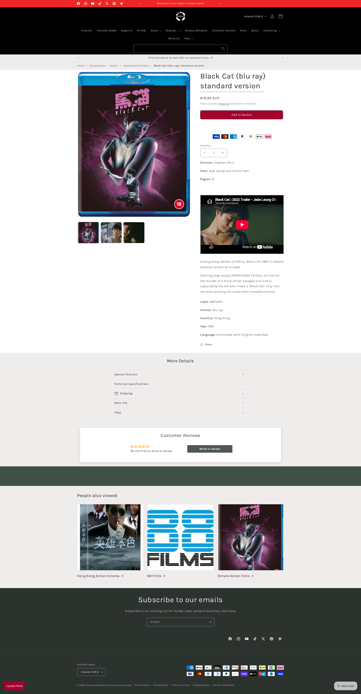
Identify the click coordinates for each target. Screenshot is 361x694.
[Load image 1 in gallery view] (88, 232)
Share (208, 344)
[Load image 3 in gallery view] (134, 232)
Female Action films (234, 576)
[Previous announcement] (140, 3)
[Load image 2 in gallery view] (111, 232)
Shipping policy (201, 685)
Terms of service (180, 685)
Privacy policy (160, 685)
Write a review (209, 448)
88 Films (154, 576)
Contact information (224, 685)
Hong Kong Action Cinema (98, 576)
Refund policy (142, 685)
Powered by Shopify (121, 685)
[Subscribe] (210, 622)
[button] (241, 125)
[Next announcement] (220, 3)
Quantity (205, 145)
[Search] (223, 49)
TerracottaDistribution (98, 685)
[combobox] (180, 49)
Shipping (223, 103)
